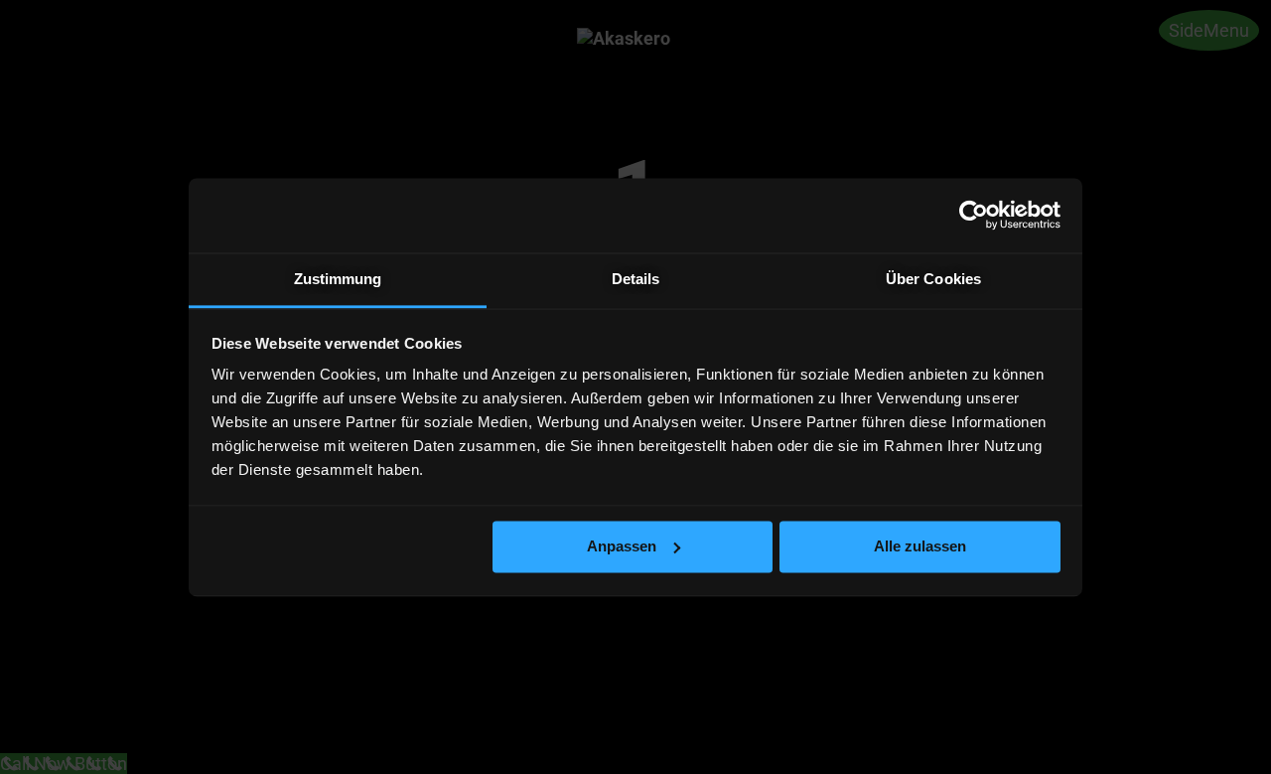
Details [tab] (636, 278)
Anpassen (621, 546)
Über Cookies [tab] (933, 278)
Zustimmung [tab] (338, 278)
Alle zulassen (920, 546)
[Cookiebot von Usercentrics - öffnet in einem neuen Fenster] (973, 215)
